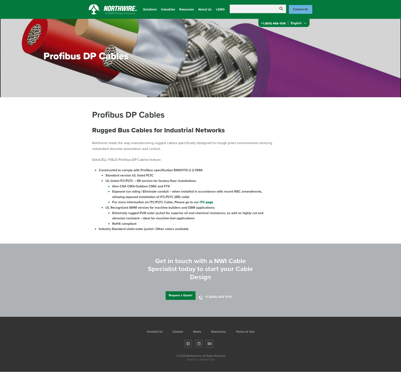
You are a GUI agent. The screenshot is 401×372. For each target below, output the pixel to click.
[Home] (113, 9)
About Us (205, 9)
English (296, 23)
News (197, 331)
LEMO (220, 9)
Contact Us (300, 9)
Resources (186, 9)
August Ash (207, 359)
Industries (168, 9)
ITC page (206, 202)
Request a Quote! (180, 295)
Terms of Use (245, 331)
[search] (281, 9)
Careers (178, 331)
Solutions (150, 9)
